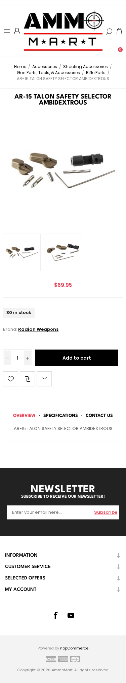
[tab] (24, 416)
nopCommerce (74, 648)
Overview (24, 416)
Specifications (60, 416)
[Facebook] (55, 615)
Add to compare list (27, 378)
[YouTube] (71, 615)
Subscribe (105, 512)
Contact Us (99, 416)
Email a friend (44, 378)
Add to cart (76, 358)
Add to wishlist (10, 378)
